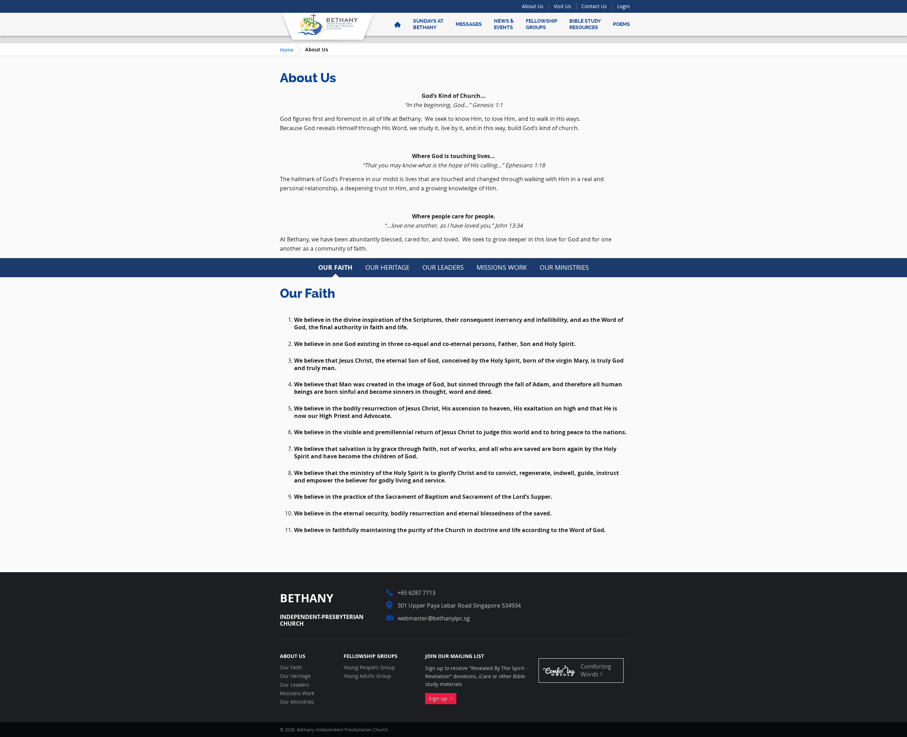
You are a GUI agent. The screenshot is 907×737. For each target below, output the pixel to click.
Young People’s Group (369, 667)
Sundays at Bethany (428, 24)
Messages (469, 24)
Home (287, 49)
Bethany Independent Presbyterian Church (327, 24)
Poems (621, 24)
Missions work (502, 267)
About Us (532, 6)
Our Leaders (443, 267)
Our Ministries (564, 267)
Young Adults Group (367, 676)
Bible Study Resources (585, 24)
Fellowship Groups (541, 24)
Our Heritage (387, 267)
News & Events (504, 24)
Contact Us (594, 6)
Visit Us (562, 6)
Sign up (440, 698)
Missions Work (297, 693)
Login (623, 6)
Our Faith (335, 267)
